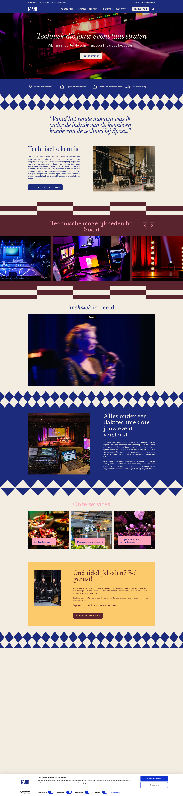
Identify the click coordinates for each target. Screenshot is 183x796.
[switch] (69, 792)
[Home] (33, 9)
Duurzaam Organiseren (88, 542)
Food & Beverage (42, 542)
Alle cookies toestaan (154, 778)
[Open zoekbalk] (153, 9)
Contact (136, 2)
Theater (41, 2)
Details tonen (115, 792)
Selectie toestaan (154, 785)
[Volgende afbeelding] (152, 226)
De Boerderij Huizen (61, 2)
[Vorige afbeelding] (145, 226)
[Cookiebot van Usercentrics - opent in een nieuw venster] (25, 792)
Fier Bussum (49, 2)
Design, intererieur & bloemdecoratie (130, 540)
